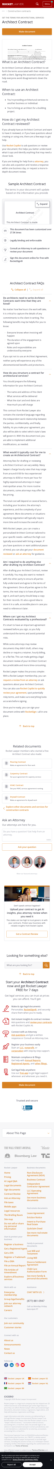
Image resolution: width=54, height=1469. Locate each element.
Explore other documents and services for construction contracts (27, 808)
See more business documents (36, 1199)
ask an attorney (23, 553)
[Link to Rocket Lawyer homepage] (13, 4)
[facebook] (6, 1366)
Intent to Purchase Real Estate (36, 1223)
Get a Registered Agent (15, 1248)
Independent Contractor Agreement (38, 1185)
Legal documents (12, 1185)
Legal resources (12, 1210)
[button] (3, 11)
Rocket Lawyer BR (16, 1388)
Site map (8, 1219)
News (7, 1348)
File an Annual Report (15, 1265)
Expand (43, 204)
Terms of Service (22, 1446)
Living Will (32, 1257)
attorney (39, 161)
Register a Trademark (15, 1257)
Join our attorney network (12, 1304)
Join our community (14, 1323)
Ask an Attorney (12, 1198)
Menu (47, 4)
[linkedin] (12, 1366)
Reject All (11, 1464)
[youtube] (23, 1366)
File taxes (9, 1202)
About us (8, 1340)
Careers (8, 1310)
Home (7, 1172)
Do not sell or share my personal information (14, 1226)
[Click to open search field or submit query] (37, 4)
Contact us (9, 1353)
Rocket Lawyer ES (40, 1378)
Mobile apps (10, 1206)
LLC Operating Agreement (34, 1192)
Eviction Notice (34, 1217)
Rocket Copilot (13, 145)
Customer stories (12, 1327)
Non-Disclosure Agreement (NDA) (36, 1174)
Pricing (7, 1177)
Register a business (13, 1244)
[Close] (51, 1460)
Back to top (28, 726)
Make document (27, 31)
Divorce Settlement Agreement (36, 1263)
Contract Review (12, 1193)
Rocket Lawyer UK (16, 1378)
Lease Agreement (35, 1213)
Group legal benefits (14, 1299)
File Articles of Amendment (11, 1271)
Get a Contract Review (27, 934)
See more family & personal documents (37, 1277)
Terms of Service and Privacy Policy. (25, 1460)
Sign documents (12, 1189)
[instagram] (17, 1366)
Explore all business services (14, 1278)
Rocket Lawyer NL (40, 1383)
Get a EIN (9, 1252)
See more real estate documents (37, 1234)
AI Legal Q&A (10, 1181)
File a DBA (9, 1261)
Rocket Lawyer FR (16, 1383)
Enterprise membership (10, 1293)
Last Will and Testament (33, 1252)
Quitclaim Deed (34, 1228)
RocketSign (30, 711)
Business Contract (36, 1179)
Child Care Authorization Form (37, 1270)
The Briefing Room (13, 1215)
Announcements (12, 1344)
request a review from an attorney (20, 680)
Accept (32, 1464)
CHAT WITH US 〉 (36, 1292)
